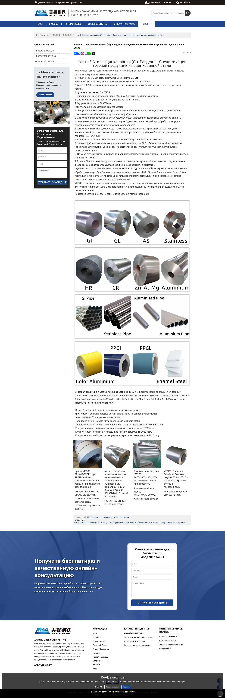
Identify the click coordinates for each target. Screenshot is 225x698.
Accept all (126, 687)
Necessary (97, 692)
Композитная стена (167, 641)
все (47, 35)
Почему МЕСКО (73, 24)
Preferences (119, 692)
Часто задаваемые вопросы (101, 659)
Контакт (96, 665)
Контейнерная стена (168, 637)
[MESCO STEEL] (50, 13)
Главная (39, 35)
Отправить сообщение (52, 182)
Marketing (131, 692)
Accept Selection (112, 687)
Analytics (107, 692)
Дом (40, 24)
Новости (146, 24)
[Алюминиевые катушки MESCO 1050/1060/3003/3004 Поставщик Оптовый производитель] (147, 454)
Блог (95, 669)
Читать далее (44, 665)
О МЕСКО (53, 24)
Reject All (98, 687)
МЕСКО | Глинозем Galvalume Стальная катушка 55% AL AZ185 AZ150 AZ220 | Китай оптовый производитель (176, 479)
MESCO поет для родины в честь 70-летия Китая (108, 517)
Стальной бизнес (97, 24)
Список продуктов (124, 24)
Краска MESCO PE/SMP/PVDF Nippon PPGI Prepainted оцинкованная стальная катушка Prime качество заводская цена (87, 479)
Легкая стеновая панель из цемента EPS (171, 647)
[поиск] (187, 13)
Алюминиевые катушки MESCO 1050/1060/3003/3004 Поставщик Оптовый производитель (146, 477)
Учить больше (45, 95)
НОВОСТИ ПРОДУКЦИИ (62, 35)
